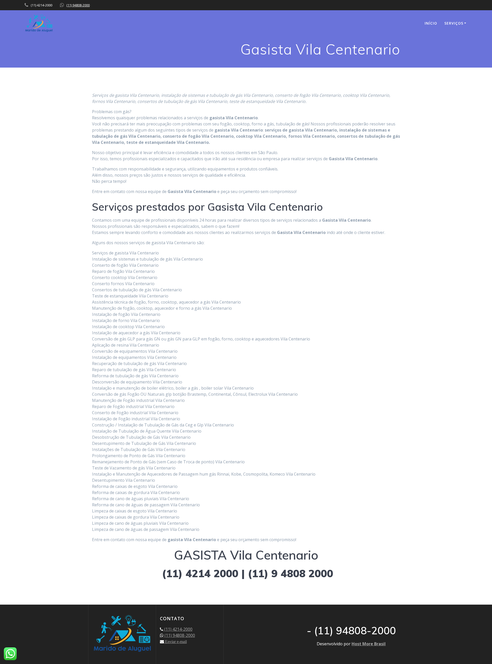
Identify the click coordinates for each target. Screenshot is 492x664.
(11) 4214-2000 (177, 629)
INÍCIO (431, 23)
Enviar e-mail (175, 641)
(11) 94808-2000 (78, 5)
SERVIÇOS (453, 23)
